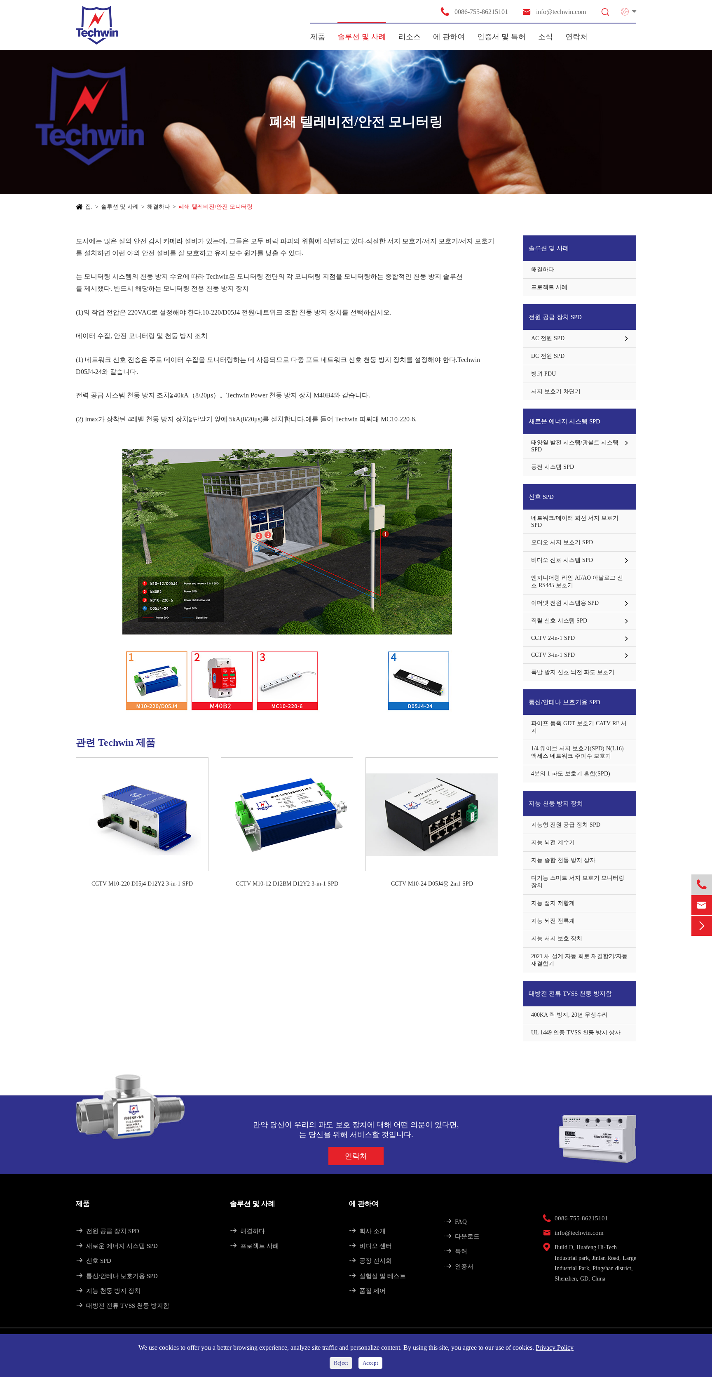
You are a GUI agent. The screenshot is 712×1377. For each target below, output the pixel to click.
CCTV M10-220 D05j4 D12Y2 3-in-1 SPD (142, 884)
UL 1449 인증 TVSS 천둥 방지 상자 (576, 1032)
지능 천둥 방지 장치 (556, 803)
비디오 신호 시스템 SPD (562, 560)
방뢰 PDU (543, 374)
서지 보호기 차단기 (556, 391)
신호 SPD (541, 496)
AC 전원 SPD (547, 338)
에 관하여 (449, 37)
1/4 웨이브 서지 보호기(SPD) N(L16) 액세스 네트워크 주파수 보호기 (577, 752)
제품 (317, 37)
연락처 (576, 37)
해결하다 (158, 207)
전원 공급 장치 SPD (555, 317)
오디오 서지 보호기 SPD (562, 542)
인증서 (459, 1266)
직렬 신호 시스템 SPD (559, 621)
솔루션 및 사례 (361, 37)
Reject (341, 1363)
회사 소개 (367, 1231)
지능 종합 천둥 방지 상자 (563, 860)
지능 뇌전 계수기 (553, 842)
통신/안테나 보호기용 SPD (564, 702)
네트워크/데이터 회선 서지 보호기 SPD (574, 521)
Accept (370, 1363)
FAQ (456, 1221)
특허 (456, 1251)
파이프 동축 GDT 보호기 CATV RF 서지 (579, 727)
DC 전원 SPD (547, 356)
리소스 (409, 37)
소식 (545, 37)
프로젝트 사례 (549, 287)
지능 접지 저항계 (553, 903)
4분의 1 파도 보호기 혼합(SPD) (570, 774)
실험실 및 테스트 (377, 1276)
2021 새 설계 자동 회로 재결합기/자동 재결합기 (579, 960)
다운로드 (462, 1236)
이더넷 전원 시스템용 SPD (565, 603)
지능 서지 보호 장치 (556, 938)
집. (89, 207)
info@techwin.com (554, 11)
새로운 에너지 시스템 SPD (564, 421)
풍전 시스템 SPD (552, 467)
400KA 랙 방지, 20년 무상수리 (569, 1015)
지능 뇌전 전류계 (553, 921)
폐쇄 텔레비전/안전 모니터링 (215, 207)
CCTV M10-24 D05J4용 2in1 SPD (432, 884)
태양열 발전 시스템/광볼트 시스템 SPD (574, 446)
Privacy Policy (555, 1347)
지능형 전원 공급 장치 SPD (565, 825)
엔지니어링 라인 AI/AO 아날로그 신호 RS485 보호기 (577, 581)
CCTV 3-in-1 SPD (553, 655)
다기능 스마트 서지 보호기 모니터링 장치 (577, 881)
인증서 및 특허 (501, 37)
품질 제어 (367, 1291)
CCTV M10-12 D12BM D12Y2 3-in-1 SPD (287, 884)
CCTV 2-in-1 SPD (553, 638)
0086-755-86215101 (474, 11)
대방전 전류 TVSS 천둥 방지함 (570, 993)
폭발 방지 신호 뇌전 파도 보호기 (572, 672)
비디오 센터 (370, 1246)
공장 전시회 (370, 1260)
